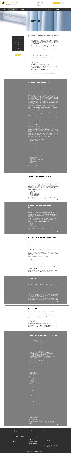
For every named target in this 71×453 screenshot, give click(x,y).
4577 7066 (33, 74)
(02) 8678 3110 (39, 3)
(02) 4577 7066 (39, 5)
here (47, 69)
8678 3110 (50, 73)
